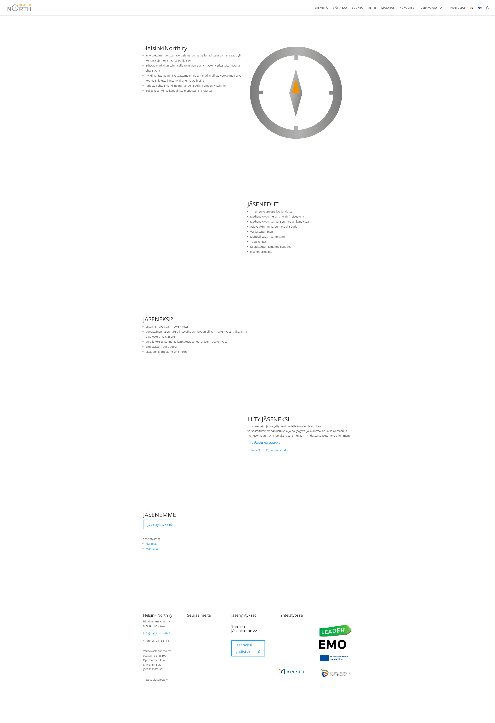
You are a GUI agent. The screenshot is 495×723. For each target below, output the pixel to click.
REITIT (372, 7)
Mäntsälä (152, 549)
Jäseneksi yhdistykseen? (248, 648)
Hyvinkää (151, 543)
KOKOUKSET (408, 7)
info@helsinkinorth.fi (156, 633)
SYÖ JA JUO (340, 7)
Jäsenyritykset (159, 524)
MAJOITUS (388, 7)
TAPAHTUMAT (456, 7)
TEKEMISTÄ (320, 7)
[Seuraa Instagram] (198, 628)
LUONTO (357, 7)
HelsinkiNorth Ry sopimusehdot (268, 450)
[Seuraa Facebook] (190, 628)
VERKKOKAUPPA (431, 7)
